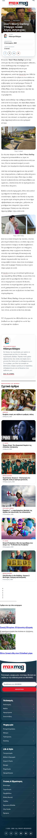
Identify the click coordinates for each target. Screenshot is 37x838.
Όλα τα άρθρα (8, 374)
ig (21, 833)
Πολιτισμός (7, 704)
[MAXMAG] (18, 3)
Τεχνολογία (7, 789)
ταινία (5, 273)
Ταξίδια (5, 801)
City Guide (7, 809)
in (14, 53)
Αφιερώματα (7, 712)
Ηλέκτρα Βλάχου (11, 348)
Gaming (6, 741)
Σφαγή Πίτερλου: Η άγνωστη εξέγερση (16, 627)
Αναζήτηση (19, 689)
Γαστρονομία (7, 753)
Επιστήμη (6, 785)
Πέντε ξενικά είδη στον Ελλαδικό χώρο (16, 653)
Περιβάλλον (7, 793)
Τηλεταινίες (16, 20)
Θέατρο (5, 733)
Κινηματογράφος (9, 729)
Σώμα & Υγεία (8, 761)
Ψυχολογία (7, 769)
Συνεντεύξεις (7, 716)
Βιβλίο (5, 708)
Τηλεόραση (7, 20)
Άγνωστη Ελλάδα (9, 805)
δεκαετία (22, 74)
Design (5, 765)
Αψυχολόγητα (8, 773)
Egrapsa (6, 813)
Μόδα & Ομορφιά (9, 757)
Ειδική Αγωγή (8, 797)
